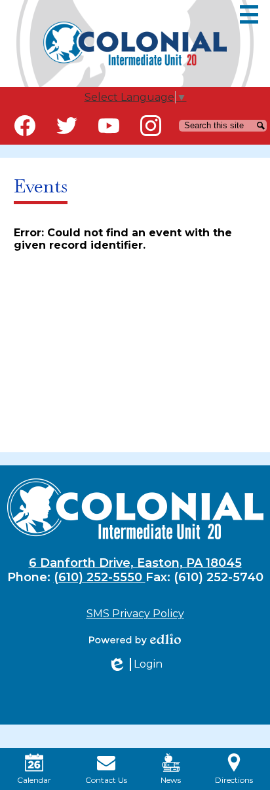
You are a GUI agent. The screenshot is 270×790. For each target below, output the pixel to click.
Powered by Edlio (135, 639)
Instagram (150, 125)
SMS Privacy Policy (135, 613)
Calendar (34, 780)
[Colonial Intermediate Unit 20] (135, 43)
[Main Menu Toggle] (249, 14)
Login (135, 664)
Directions (234, 780)
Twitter (67, 125)
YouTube (109, 125)
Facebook (25, 125)
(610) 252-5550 (99, 577)
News (171, 780)
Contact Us (106, 780)
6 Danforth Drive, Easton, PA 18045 (135, 563)
